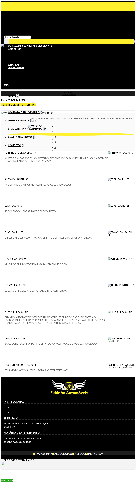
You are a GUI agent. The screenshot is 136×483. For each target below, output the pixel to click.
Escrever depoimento (18, 104)
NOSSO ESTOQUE (20, 407)
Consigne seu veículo (23, 412)
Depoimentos (69, 94)
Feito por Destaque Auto (19, 460)
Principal (68, 92)
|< (55, 126)
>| (55, 150)
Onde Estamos (19, 410)
